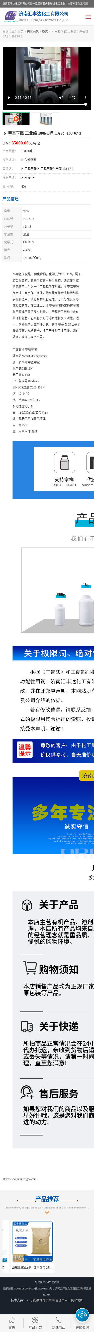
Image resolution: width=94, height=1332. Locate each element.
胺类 (45, 31)
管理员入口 (62, 1300)
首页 (21, 31)
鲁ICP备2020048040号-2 (41, 1288)
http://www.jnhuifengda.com (19, 1179)
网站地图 (77, 1300)
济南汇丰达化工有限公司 (69, 1288)
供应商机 (33, 31)
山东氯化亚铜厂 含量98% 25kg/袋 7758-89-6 (31, 1267)
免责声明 (49, 1300)
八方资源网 (34, 1300)
